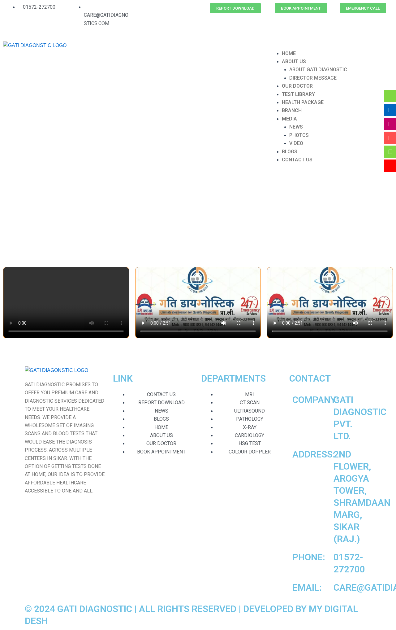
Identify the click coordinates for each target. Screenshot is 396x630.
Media (289, 119)
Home (289, 53)
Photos (299, 135)
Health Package (303, 102)
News (296, 127)
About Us (294, 61)
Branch (292, 110)
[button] (330, 45)
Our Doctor (297, 86)
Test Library (298, 94)
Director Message (313, 78)
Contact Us (297, 160)
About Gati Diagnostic (318, 69)
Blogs (289, 152)
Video (296, 143)
